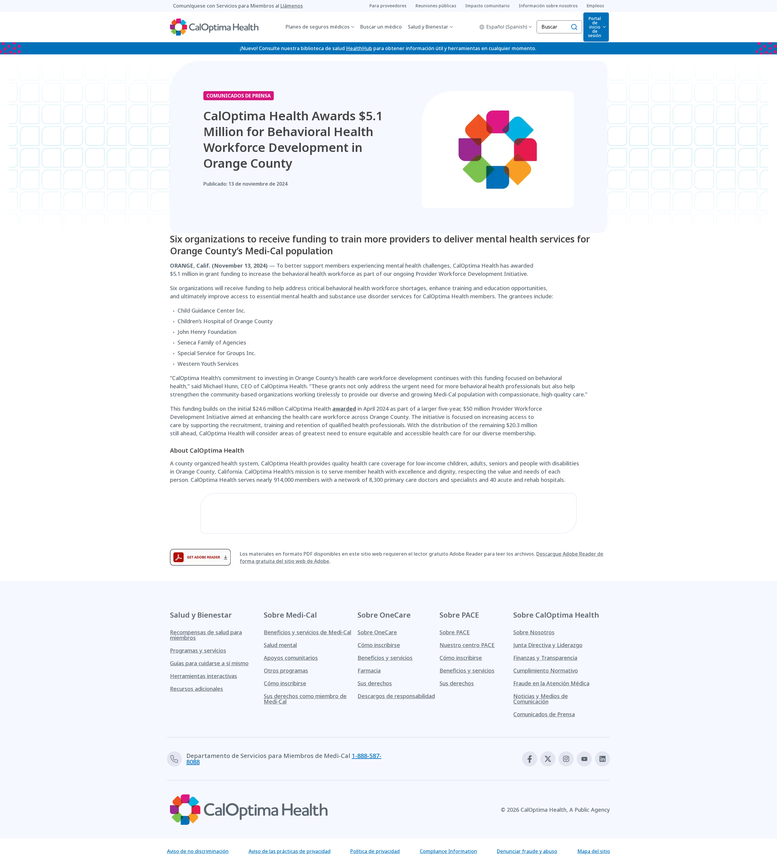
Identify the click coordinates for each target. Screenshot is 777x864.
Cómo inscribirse (285, 683)
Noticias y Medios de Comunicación (540, 698)
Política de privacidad (375, 851)
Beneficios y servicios (385, 657)
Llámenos (291, 5)
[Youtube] (584, 758)
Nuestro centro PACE (467, 645)
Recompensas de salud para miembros (206, 635)
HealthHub (359, 48)
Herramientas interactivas (203, 676)
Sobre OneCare (377, 632)
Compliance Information (448, 851)
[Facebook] (529, 758)
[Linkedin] (602, 758)
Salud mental (280, 645)
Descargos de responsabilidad (396, 696)
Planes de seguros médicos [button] (318, 26)
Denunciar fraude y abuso (527, 851)
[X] (547, 758)
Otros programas (286, 670)
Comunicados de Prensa (544, 714)
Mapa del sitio (593, 851)
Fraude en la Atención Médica (551, 683)
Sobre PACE (454, 632)
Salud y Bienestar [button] (428, 26)
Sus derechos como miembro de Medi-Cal (305, 698)
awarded (344, 408)
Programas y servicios (198, 650)
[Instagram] (566, 758)
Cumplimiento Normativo (545, 670)
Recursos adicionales (196, 688)
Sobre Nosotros (534, 632)
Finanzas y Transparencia (545, 657)
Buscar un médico (381, 26)
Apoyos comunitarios (291, 657)
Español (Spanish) (506, 26)
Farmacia (369, 670)
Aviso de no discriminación (198, 851)
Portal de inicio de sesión (594, 26)
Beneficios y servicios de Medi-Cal (307, 632)
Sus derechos (375, 683)
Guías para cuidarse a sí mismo (209, 663)
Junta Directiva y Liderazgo (547, 645)
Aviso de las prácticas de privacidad (290, 851)
